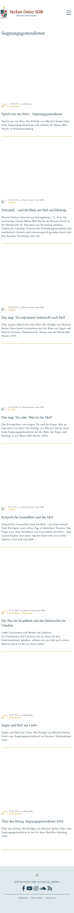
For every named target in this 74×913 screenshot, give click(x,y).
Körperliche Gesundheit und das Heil (27, 517)
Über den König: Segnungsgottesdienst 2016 (32, 821)
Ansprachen (16, 717)
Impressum (51, 898)
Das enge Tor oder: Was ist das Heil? (26, 417)
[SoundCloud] (43, 888)
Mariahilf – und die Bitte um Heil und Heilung (33, 210)
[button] (68, 13)
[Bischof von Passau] (21, 13)
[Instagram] (36, 888)
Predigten (15, 106)
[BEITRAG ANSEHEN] (37, 71)
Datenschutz (36, 898)
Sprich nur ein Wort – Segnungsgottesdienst (31, 114)
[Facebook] (23, 888)
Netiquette (22, 898)
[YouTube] (29, 888)
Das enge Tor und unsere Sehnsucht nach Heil (33, 317)
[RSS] (50, 888)
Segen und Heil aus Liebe (19, 725)
